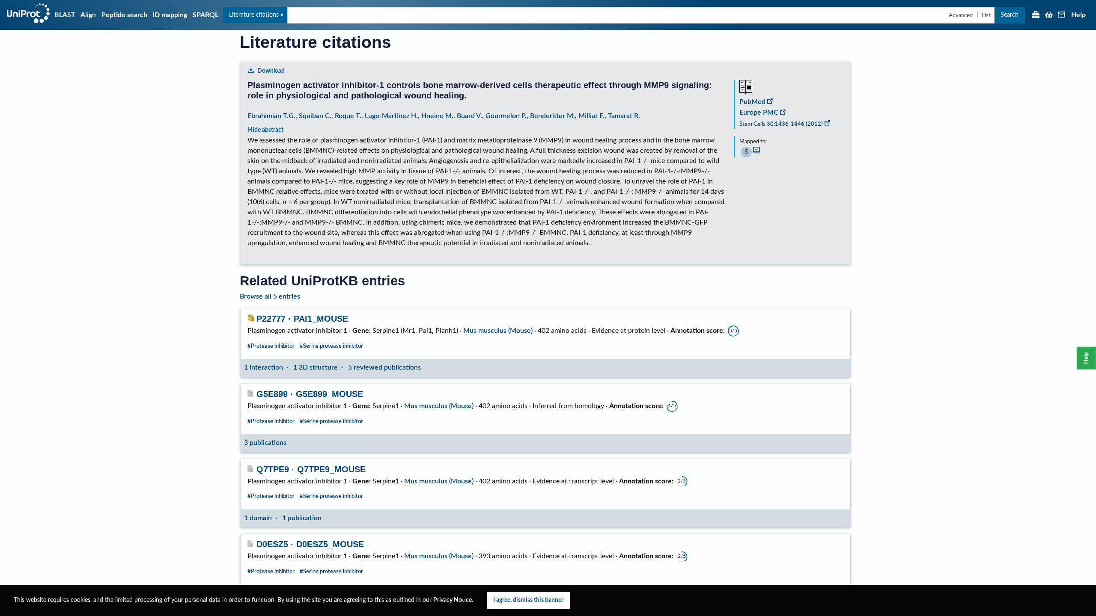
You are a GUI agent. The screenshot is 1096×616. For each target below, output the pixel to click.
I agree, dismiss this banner (528, 600)
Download (271, 71)
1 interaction (263, 367)
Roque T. (348, 116)
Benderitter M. (552, 116)
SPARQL (205, 15)
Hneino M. (437, 116)
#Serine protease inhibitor (331, 346)
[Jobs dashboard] (1035, 15)
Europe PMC (758, 112)
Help (1078, 15)
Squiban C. (315, 116)
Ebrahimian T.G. (271, 116)
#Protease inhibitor (271, 346)
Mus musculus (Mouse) (498, 330)
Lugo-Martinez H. (391, 116)
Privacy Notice (452, 600)
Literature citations (254, 15)
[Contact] (1062, 15)
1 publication (302, 518)
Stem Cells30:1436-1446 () (781, 124)
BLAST (64, 15)
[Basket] (1049, 15)
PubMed (752, 101)
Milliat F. (591, 116)
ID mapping (169, 15)
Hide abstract (265, 130)
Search (1010, 15)
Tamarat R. (624, 116)
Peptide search (124, 15)
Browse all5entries (270, 296)
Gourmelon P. (506, 116)
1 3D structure (315, 367)
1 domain (258, 518)
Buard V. (469, 116)
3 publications (265, 442)
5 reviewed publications (384, 367)
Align (88, 15)
